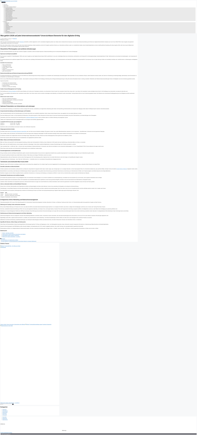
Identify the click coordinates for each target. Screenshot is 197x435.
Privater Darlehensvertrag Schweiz (11, 17)
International (5, 5)
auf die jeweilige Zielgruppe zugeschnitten (18, 131)
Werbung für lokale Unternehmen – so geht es (11, 236)
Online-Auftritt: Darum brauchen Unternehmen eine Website (13, 234)
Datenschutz (5, 419)
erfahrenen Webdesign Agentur (32, 117)
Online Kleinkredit (8, 20)
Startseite (4, 417)
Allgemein (5, 4)
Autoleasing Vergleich (9, 9)
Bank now (7, 22)
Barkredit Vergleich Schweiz (10, 10)
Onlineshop (22, 41)
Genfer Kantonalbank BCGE (10, 32)
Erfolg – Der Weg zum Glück (7, 232)
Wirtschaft (4, 414)
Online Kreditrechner (9, 16)
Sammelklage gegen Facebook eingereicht (10, 235)
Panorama (4, 413)
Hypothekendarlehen (9, 11)
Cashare (7, 24)
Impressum (4, 418)
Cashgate (7, 25)
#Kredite (5, 21)
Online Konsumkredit (9, 19)
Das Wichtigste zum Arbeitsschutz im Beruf (9, 239)
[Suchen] (13, 404)
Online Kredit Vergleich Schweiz (9, 6)
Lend (6, 30)
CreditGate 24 (8, 27)
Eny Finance (8, 31)
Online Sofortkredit (9, 14)
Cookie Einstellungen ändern (6, 432)
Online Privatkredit (9, 15)
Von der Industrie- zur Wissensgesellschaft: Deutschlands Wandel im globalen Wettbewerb (18, 241)
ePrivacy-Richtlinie (12, 91)
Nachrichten (4, 412)
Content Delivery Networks (122, 168)
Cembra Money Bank (9, 26)
